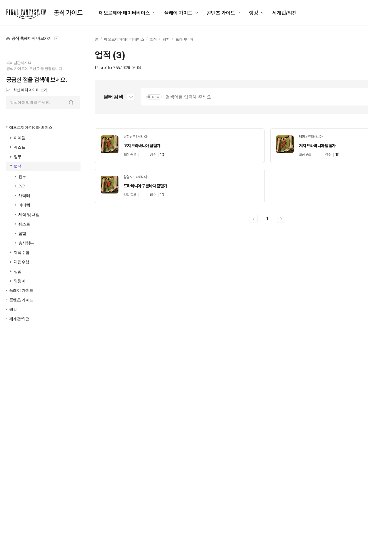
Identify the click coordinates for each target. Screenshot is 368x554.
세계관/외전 (284, 13)
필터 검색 (113, 96)
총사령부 (26, 243)
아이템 (19, 138)
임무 (18, 157)
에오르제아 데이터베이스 (124, 13)
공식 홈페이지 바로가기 (32, 38)
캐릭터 (24, 195)
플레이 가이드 (178, 13)
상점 (18, 271)
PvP (21, 186)
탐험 (22, 233)
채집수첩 (21, 262)
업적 (18, 166)
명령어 (19, 281)
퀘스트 (19, 147)
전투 (22, 177)
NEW (156, 97)
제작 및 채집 (28, 214)
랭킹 (253, 13)
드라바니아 (184, 39)
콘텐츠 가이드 (221, 13)
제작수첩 (21, 252)
